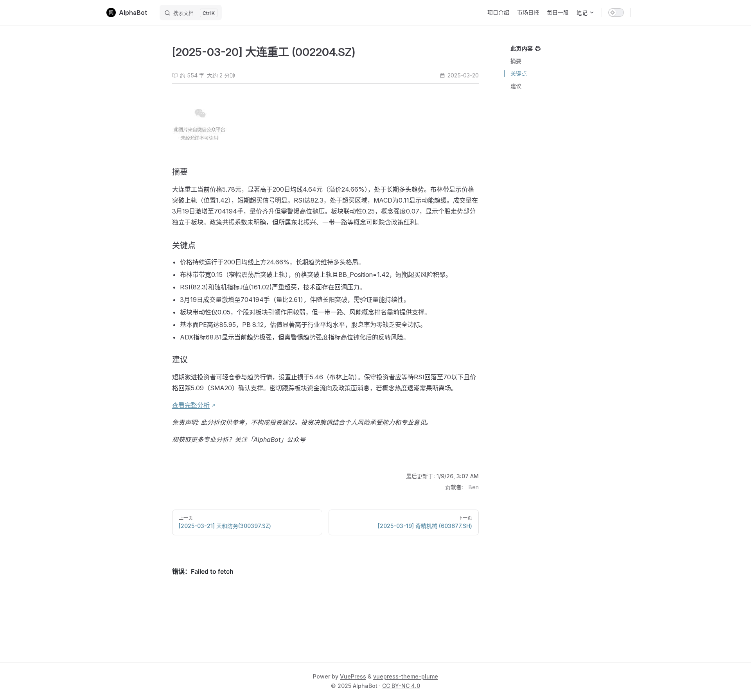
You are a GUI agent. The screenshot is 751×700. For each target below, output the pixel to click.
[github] (641, 12)
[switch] (616, 12)
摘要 (515, 60)
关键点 (518, 73)
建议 (515, 86)
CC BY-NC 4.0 (401, 685)
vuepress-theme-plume (405, 676)
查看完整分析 (191, 405)
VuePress (353, 676)
